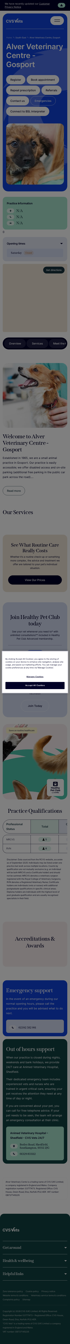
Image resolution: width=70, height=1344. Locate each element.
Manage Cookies (35, 676)
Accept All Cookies (35, 685)
